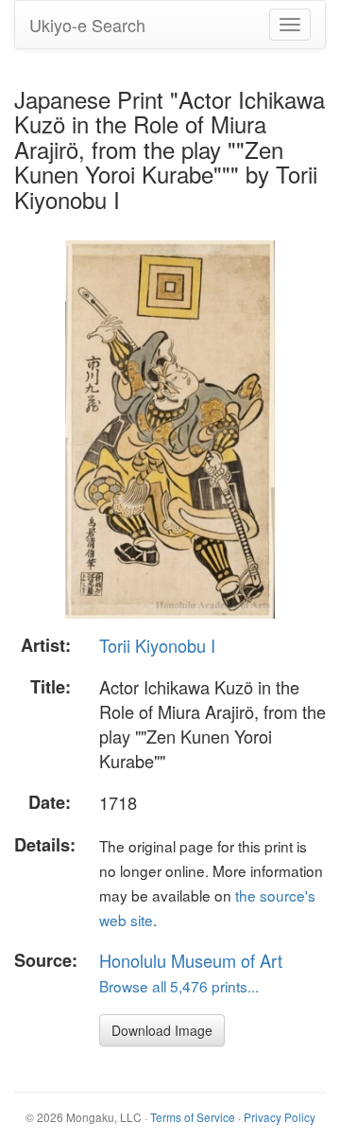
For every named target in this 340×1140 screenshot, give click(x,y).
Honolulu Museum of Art (190, 960)
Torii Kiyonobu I (157, 645)
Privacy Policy (279, 1117)
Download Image (161, 1030)
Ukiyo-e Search (87, 24)
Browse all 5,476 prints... (179, 985)
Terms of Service (192, 1117)
